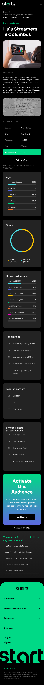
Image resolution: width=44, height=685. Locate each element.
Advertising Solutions (15, 608)
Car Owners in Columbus (14, 570)
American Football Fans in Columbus (18, 558)
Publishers (9, 598)
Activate (22, 517)
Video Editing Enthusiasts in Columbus (19, 552)
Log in (7, 637)
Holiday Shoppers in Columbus (16, 564)
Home (5, 12)
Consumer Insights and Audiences (18, 15)
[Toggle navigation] (40, 3)
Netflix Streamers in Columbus (16, 546)
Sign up (8, 642)
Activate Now (22, 160)
